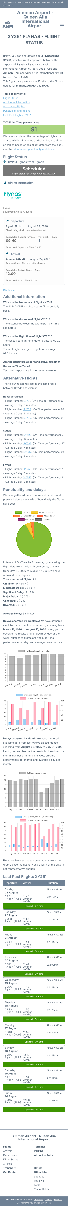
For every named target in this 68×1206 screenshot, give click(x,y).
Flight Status (10, 98)
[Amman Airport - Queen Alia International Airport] (8, 24)
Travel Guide (41, 1189)
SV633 (27, 443)
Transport (9, 1167)
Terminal (39, 1146)
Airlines (7, 1163)
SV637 (27, 451)
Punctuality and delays (16, 110)
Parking (38, 1150)
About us (58, 1199)
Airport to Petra (43, 1155)
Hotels (38, 1167)
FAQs (37, 1185)
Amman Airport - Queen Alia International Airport (35, 19)
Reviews (39, 1180)
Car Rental (9, 1172)
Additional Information (16, 102)
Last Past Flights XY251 (17, 115)
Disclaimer (38, 1199)
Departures (10, 1155)
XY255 (27, 477)
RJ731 (26, 400)
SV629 (27, 434)
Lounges (39, 1176)
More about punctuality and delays (34, 149)
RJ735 (27, 417)
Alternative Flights (14, 106)
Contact (48, 1199)
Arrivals (7, 1150)
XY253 (27, 469)
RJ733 (27, 409)
